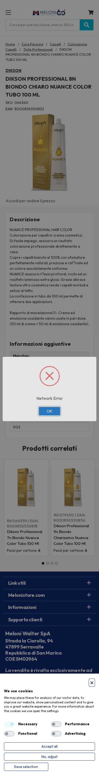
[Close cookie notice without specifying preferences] (92, 683)
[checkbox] (9, 724)
